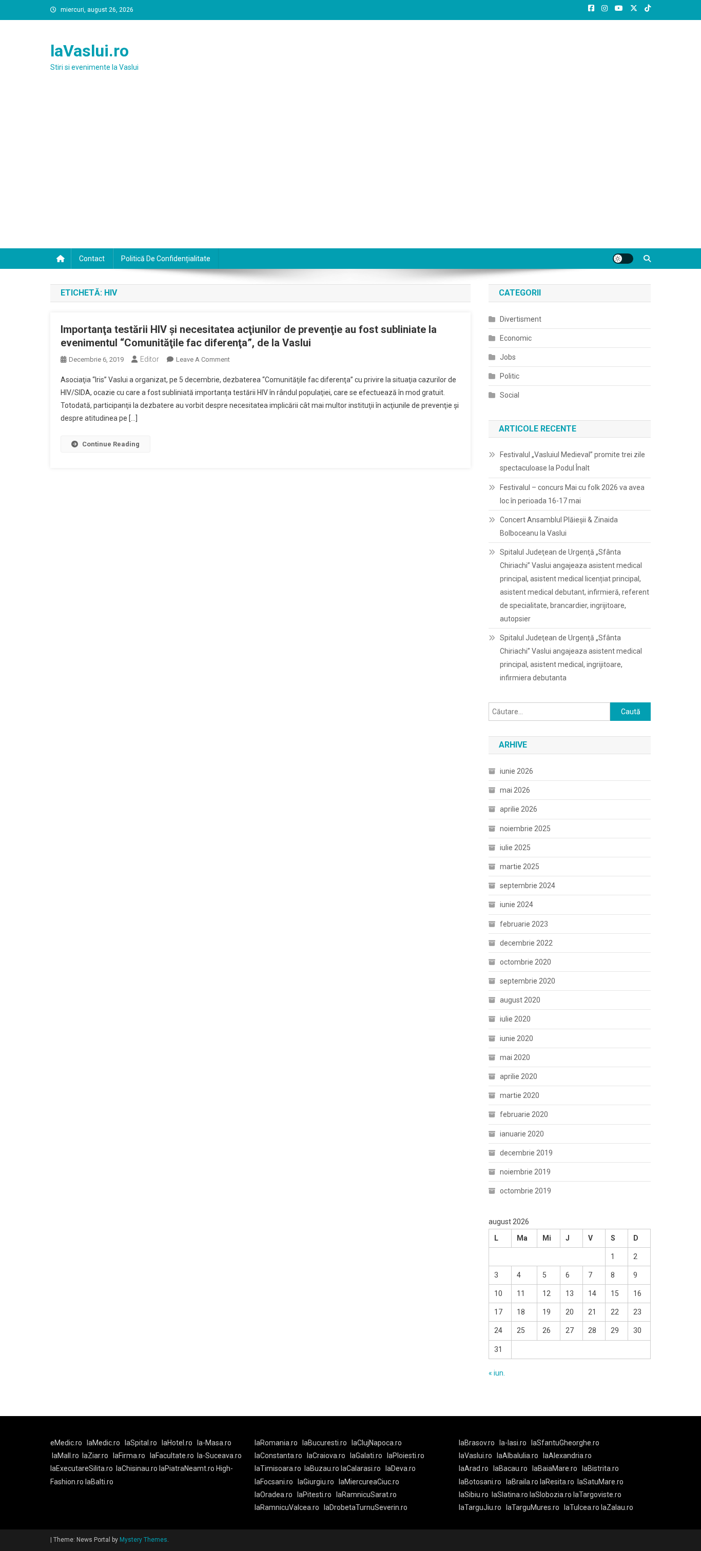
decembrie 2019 (526, 1153)
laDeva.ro (400, 1468)
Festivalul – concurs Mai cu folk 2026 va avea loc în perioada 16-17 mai (572, 494)
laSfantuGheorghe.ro (565, 1443)
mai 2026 (515, 790)
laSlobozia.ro (551, 1494)
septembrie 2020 (527, 981)
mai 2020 (515, 1057)
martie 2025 (519, 866)
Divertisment (520, 319)
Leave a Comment (203, 359)
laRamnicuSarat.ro (366, 1494)
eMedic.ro (66, 1443)
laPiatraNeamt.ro (187, 1468)
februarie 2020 (524, 1114)
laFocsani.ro (274, 1482)
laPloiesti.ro (405, 1455)
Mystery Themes (143, 1539)
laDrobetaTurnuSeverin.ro (365, 1507)
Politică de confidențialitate (165, 258)
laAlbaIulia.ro (517, 1455)
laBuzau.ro (322, 1468)
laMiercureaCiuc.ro (369, 1482)
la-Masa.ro (214, 1443)
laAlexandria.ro (567, 1455)
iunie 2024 (516, 904)
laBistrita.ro (600, 1468)
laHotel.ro (177, 1443)
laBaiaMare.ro (554, 1468)
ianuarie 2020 (522, 1134)
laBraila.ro (522, 1482)
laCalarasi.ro (361, 1468)
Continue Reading (111, 444)
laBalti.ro (99, 1482)
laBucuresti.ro (324, 1443)
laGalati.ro (366, 1455)
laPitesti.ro (314, 1494)
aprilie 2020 (518, 1076)
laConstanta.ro (278, 1455)
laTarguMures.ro (532, 1507)
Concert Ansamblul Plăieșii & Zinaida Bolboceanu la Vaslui (559, 526)
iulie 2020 (515, 1019)
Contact (92, 258)
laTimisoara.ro (278, 1468)
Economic (516, 338)
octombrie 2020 (525, 962)
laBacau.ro (510, 1468)
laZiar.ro (95, 1455)
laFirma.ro (129, 1455)
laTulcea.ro (582, 1507)
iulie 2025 (515, 847)
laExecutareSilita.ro (81, 1468)
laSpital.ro (141, 1443)
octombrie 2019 (525, 1191)
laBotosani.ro (480, 1482)
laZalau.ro (617, 1507)
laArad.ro (474, 1468)
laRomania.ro (276, 1443)
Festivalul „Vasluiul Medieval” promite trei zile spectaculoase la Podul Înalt (572, 461)
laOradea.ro (274, 1494)
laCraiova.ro (326, 1455)
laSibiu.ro (474, 1494)
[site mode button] (623, 258)
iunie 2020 (516, 1038)
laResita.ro (557, 1482)
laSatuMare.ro (600, 1482)
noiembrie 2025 (525, 828)
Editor (149, 359)
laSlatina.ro (510, 1494)
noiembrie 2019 (525, 1172)
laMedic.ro (104, 1443)
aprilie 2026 (518, 809)
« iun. (497, 1373)
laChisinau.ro (137, 1468)
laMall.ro (65, 1455)
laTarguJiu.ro (482, 1507)
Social (509, 395)
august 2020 (520, 1000)
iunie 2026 (516, 771)
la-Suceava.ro (219, 1455)
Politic (509, 376)
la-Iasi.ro (513, 1443)
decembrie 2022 (526, 943)
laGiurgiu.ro (318, 1482)
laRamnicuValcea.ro (287, 1507)
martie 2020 (519, 1095)
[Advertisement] (350, 171)
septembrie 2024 (527, 885)
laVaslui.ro (89, 51)
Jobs (508, 357)
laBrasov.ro (477, 1443)
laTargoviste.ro (597, 1494)
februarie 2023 (524, 924)
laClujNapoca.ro (377, 1443)
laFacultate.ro (172, 1455)
